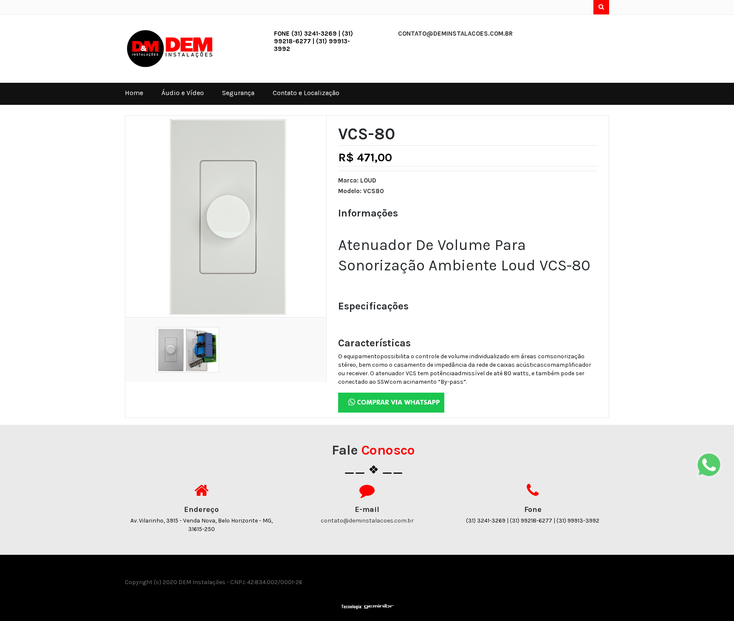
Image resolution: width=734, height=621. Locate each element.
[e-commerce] (175, 48)
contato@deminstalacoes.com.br (455, 33)
